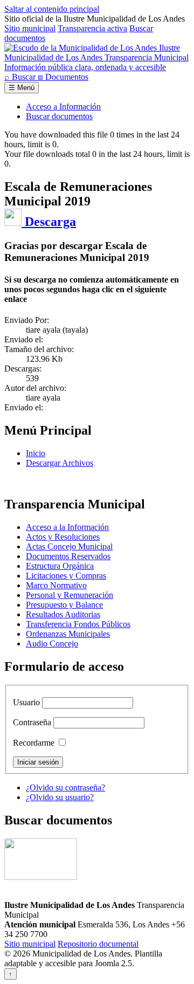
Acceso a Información (63, 106)
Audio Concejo (52, 643)
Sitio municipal (30, 28)
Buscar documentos (59, 116)
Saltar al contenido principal (51, 8)
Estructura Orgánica (60, 565)
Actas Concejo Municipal (69, 546)
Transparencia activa (92, 28)
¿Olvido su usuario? (60, 797)
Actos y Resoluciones (63, 536)
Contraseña (32, 722)
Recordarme (33, 742)
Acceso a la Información (67, 527)
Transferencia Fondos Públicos (78, 624)
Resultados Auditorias (63, 614)
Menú (21, 88)
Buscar (21, 76)
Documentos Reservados (68, 556)
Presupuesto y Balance (64, 604)
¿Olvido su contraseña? (65, 787)
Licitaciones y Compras (66, 575)
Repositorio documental (98, 943)
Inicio (35, 453)
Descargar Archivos (59, 462)
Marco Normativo (56, 585)
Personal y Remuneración (69, 595)
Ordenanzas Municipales (68, 633)
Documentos (63, 76)
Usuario (26, 702)
